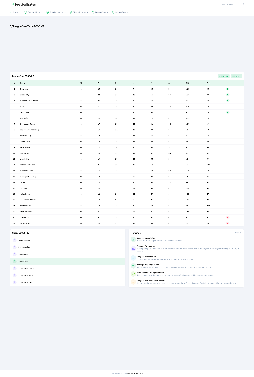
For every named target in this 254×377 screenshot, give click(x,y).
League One (23, 254)
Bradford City (25, 136)
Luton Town (25, 223)
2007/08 (224, 76)
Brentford (24, 89)
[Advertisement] (89, 50)
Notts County (25, 194)
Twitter (130, 373)
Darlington (24, 153)
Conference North (25, 275)
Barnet (23, 182)
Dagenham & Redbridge (30, 130)
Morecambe (25, 147)
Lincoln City (25, 159)
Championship (24, 247)
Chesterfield (25, 141)
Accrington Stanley (28, 176)
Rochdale (24, 118)
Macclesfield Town (28, 200)
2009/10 (235, 76)
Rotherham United (27, 165)
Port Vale (23, 188)
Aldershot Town (26, 171)
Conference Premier (26, 268)
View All (238, 233)
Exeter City (24, 95)
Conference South (25, 282)
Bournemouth (25, 206)
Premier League (24, 240)
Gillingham (24, 112)
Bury (22, 106)
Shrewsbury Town (27, 124)
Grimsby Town (26, 211)
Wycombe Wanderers (29, 101)
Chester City (25, 217)
